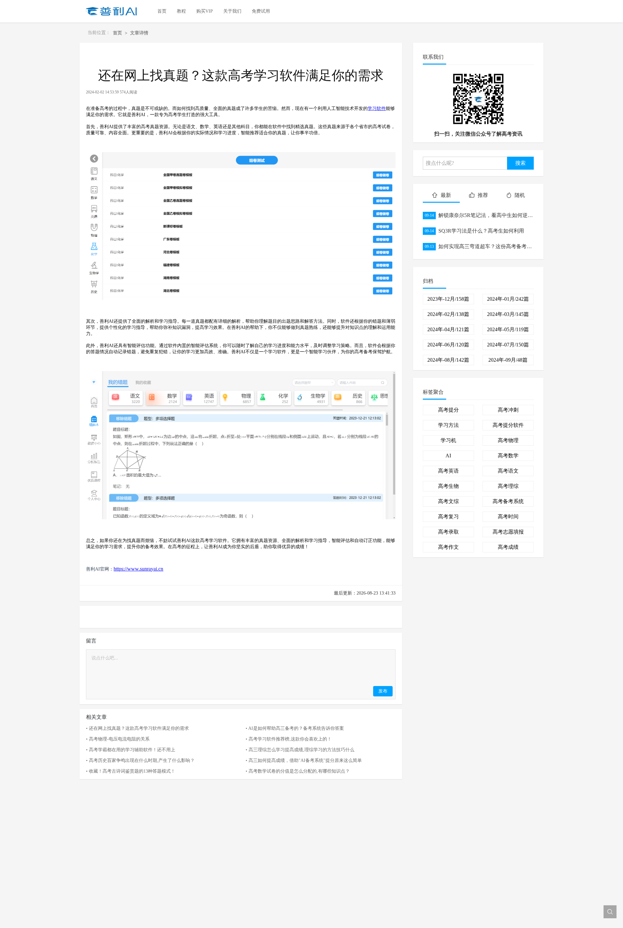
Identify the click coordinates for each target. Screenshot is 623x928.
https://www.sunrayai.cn (138, 569)
